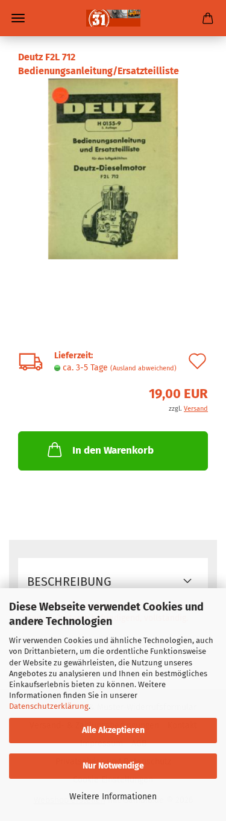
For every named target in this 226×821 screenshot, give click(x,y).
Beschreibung (69, 581)
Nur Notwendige (113, 766)
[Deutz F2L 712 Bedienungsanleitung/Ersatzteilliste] (113, 168)
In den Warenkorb (113, 450)
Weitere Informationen (113, 796)
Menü (18, 18)
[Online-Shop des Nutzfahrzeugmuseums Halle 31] (113, 18)
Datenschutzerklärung (49, 706)
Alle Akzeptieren (113, 730)
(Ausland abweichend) (143, 368)
